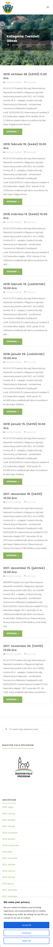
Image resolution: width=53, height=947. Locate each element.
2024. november (10, 832)
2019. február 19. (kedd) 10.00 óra (24, 146)
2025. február (8, 826)
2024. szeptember (10, 845)
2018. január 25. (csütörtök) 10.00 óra (23, 356)
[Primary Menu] (47, 7)
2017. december (9, 890)
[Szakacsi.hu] (7, 7)
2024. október (8, 839)
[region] (26, 922)
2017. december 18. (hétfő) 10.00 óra (22, 496)
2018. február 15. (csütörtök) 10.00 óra (24, 286)
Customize (26, 933)
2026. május (8, 807)
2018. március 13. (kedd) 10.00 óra (25, 216)
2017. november (10, 896)
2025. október (8, 820)
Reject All (26, 940)
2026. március (8, 813)
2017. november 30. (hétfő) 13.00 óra (23, 648)
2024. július (7, 851)
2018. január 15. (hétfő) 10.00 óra (24, 426)
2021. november (10, 858)
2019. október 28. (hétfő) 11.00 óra (25, 76)
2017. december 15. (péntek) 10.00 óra (24, 570)
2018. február (8, 877)
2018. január (8, 883)
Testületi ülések (13, 82)
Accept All (26, 925)
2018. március (8, 870)
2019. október (8, 864)
